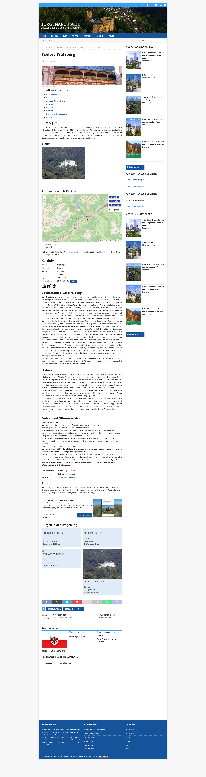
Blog (65, 36)
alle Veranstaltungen (135, 186)
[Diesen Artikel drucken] (97, 602)
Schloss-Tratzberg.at (66, 477)
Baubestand (51, 107)
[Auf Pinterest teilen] (77, 602)
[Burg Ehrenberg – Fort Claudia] (109, 634)
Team (127, 745)
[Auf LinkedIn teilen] (67, 602)
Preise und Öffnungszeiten (57, 114)
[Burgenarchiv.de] (103, 32)
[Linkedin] (161, 5)
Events (111, 36)
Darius (47, 61)
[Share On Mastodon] (117, 602)
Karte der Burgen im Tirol (54, 651)
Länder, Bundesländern (60, 740)
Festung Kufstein (77, 636)
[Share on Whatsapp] (107, 602)
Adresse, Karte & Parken (56, 101)
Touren (75, 36)
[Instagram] (147, 5)
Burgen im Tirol (54, 609)
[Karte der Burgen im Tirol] (54, 639)
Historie (49, 111)
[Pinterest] (156, 5)
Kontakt (128, 737)
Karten (87, 36)
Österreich (71, 47)
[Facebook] (142, 5)
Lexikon (99, 36)
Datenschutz (130, 733)
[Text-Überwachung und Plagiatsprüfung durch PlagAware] (103, 756)
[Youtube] (165, 5)
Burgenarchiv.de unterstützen (94, 730)
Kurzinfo (49, 104)
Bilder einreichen (89, 745)
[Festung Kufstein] (82, 632)
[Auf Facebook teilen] (47, 602)
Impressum (130, 730)
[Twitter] (151, 5)
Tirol (54, 61)
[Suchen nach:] (152, 40)
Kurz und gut (51, 94)
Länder (59, 47)
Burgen (54, 36)
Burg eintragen (89, 741)
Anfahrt (49, 117)
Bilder (48, 97)
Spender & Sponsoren (91, 733)
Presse (128, 741)
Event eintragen (89, 737)
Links (127, 749)
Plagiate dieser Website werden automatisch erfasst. (80, 756)
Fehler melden (89, 749)
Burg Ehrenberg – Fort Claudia (107, 640)
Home (43, 36)
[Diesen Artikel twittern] (57, 602)
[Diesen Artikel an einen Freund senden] (87, 602)
